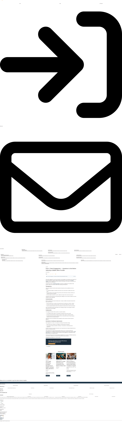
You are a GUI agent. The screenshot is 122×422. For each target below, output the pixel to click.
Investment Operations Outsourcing (7, 255)
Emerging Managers (83, 250)
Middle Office (48, 346)
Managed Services (13, 257)
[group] (61, 276)
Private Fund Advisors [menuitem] (106, 385)
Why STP (120, 254)
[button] (46, 276)
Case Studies (96, 260)
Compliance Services (86, 255)
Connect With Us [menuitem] (46, 396)
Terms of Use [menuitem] (79, 396)
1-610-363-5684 (2, 409)
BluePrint (116, 254)
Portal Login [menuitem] (63, 396)
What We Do (2, 254)
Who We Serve (23, 249)
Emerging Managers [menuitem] (76, 385)
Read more (47, 375)
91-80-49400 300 (2, 415)
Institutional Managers (32, 250)
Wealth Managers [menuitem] (46, 385)
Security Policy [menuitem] (113, 396)
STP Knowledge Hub (4, 259)
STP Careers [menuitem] (101, 3)
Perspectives (12, 260)
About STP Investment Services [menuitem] (10, 396)
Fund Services (47, 255)
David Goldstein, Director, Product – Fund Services (71, 367)
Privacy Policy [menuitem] (96, 396)
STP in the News (52, 260)
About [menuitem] (60, 3)
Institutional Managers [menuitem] (15, 385)
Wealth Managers (57, 250)
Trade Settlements (49, 257)
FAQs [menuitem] (20, 3)
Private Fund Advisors (59, 252)
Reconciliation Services (86, 257)
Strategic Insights (59, 263)
